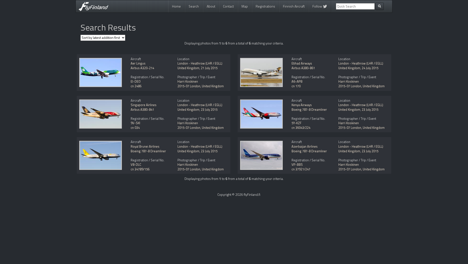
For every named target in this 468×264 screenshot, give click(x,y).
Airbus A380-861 (303, 68)
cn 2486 (136, 86)
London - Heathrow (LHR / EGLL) (199, 63)
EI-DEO (136, 81)
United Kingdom (188, 68)
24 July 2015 (370, 68)
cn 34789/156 (140, 169)
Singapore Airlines (143, 104)
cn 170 (296, 86)
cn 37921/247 (301, 169)
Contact (228, 6)
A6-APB (297, 81)
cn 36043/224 (301, 127)
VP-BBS (297, 164)
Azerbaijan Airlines (305, 146)
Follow (317, 6)
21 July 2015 (209, 68)
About (211, 6)
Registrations (265, 6)
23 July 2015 (209, 109)
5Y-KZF (297, 123)
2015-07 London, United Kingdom (200, 86)
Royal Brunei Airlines (145, 146)
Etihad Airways (302, 63)
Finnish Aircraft (294, 6)
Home (176, 6)
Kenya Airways (302, 104)
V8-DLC (136, 164)
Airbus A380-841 (142, 109)
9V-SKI (135, 123)
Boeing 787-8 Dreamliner (309, 109)
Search (194, 6)
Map (245, 6)
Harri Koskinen (187, 81)
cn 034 (135, 127)
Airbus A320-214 (142, 68)
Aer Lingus (138, 63)
